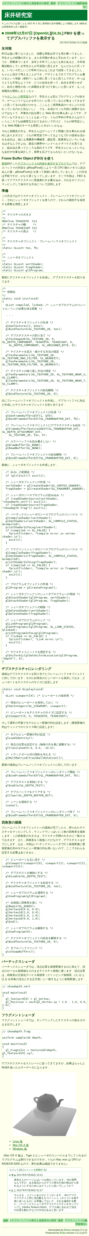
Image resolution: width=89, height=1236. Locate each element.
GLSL (57, 33)
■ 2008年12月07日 (17, 33)
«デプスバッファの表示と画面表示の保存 (26, 3)
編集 (5, 1220)
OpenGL (42, 33)
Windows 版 (20, 1148)
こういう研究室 (19, 96)
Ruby (63, 1232)
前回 (4, 163)
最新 (53, 3)
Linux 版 (18, 1141)
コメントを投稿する (34, 1169)
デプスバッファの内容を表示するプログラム (45, 163)
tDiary (67, 1230)
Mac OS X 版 (21, 1145)
